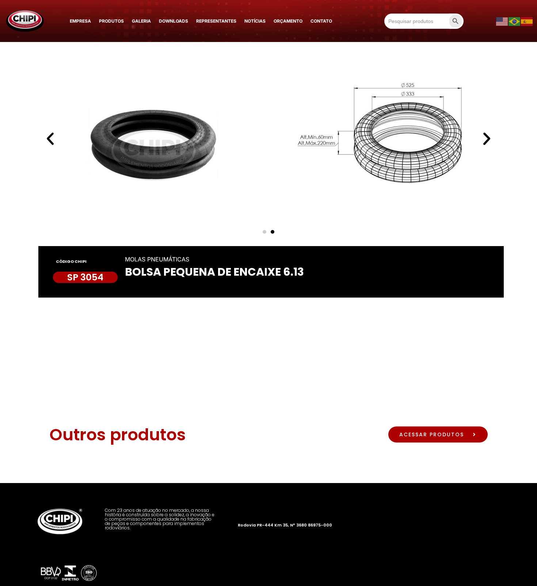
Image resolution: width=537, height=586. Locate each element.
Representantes (216, 21)
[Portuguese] (515, 21)
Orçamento (288, 21)
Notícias (255, 21)
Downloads (173, 21)
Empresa (80, 21)
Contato (321, 21)
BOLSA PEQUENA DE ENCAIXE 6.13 (214, 272)
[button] (50, 138)
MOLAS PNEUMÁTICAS (157, 259)
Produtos (111, 21)
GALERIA (141, 21)
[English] (502, 21)
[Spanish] (527, 21)
